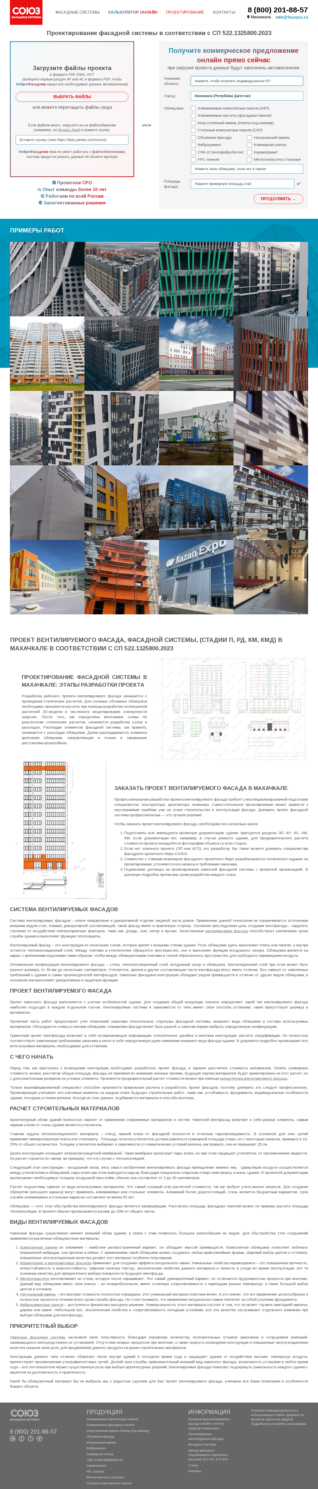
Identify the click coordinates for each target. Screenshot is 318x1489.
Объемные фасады (215, 137)
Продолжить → (278, 199)
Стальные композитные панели (108, 1483)
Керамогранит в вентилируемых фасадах (56, 1263)
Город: (170, 96)
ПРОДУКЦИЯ (104, 1412)
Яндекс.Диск (68, 130)
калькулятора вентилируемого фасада (253, 1078)
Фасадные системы (77, 12)
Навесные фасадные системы (37, 1337)
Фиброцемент (209, 145)
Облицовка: (174, 108)
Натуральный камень (272, 137)
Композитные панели (38, 1247)
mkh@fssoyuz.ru (292, 17)
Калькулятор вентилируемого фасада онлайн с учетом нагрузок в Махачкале (209, 1423)
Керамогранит (266, 152)
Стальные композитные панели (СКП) (230, 130)
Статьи (193, 1465)
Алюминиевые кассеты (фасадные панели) (235, 115)
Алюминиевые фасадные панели (110, 1425)
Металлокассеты (34, 1278)
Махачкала (261, 17)
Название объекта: (172, 81)
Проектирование (185, 12)
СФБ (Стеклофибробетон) (220, 152)
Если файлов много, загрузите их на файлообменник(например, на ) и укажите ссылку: (72, 127)
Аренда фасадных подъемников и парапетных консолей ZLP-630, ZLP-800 (208, 1455)
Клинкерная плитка (270, 145)
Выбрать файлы (72, 97)
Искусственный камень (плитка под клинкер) (236, 123)
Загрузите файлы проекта (72, 75)
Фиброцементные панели (41, 1305)
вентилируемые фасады (226, 931)
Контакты (224, 12)
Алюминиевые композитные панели (112, 1419)
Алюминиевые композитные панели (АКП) (233, 108)
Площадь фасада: (172, 183)
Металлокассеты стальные (277, 159)
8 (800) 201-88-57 (278, 10)
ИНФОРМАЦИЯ (209, 1412)
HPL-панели (208, 159)
